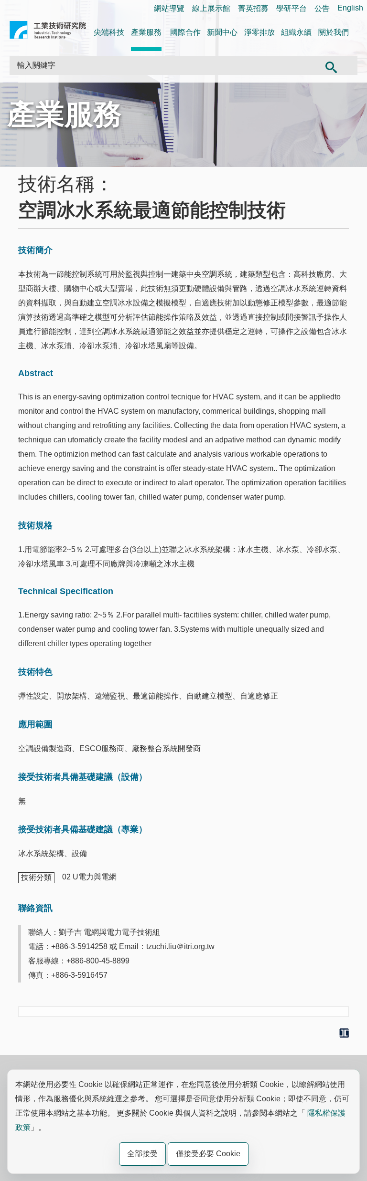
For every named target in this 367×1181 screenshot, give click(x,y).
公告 (322, 8)
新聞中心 (222, 32)
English (350, 8)
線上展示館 (211, 8)
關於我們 (333, 32)
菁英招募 (253, 8)
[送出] (331, 65)
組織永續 (296, 32)
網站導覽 (169, 8)
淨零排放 (259, 32)
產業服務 (146, 32)
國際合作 (185, 32)
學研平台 (291, 8)
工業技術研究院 (48, 31)
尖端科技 (109, 32)
